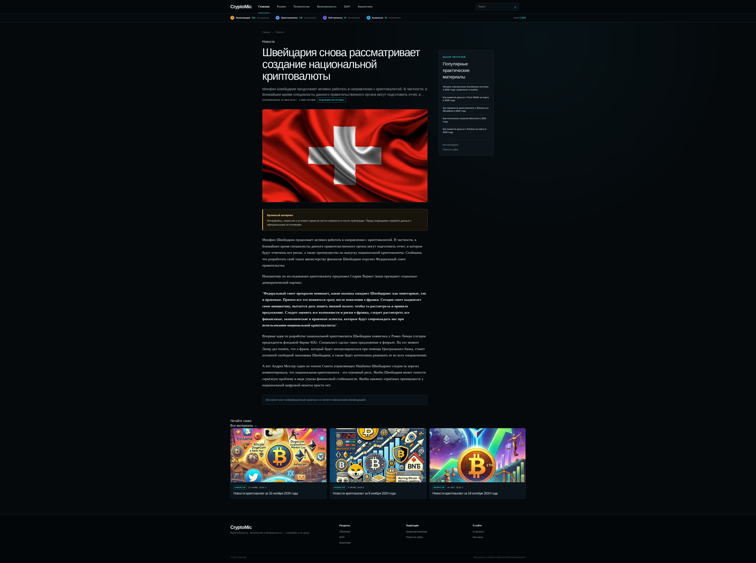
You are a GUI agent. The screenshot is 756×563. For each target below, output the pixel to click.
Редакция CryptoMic (331, 100)
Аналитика (365, 6)
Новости (280, 32)
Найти (515, 6)
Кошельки (344, 542)
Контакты (478, 537)
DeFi (347, 6)
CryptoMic (241, 6)
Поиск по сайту (450, 149)
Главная (264, 6)
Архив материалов (416, 531)
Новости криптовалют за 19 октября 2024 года (465, 493)
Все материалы (450, 145)
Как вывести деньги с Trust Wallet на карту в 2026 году (466, 98)
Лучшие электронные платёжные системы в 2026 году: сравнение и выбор (465, 88)
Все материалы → (243, 425)
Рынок (281, 6)
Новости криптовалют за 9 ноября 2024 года (364, 493)
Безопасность (327, 6)
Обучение (344, 531)
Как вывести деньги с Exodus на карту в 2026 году (464, 130)
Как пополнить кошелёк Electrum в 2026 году (464, 120)
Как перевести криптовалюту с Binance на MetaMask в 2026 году (465, 109)
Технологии (301, 6)
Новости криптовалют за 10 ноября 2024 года (265, 493)
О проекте (478, 531)
